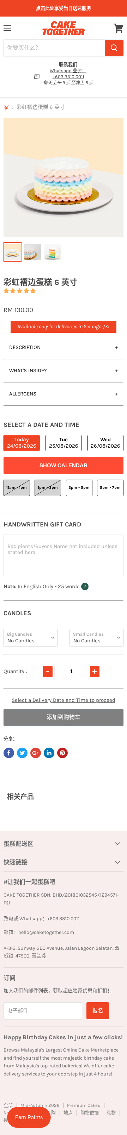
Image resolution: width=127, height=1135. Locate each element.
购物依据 (89, 1112)
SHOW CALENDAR (63, 465)
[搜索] (114, 48)
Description (25, 347)
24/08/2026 (21, 442)
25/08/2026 (63, 442)
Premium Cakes (83, 1105)
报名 (97, 1010)
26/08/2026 (105, 442)
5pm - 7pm (110, 487)
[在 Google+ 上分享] (35, 753)
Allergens (22, 394)
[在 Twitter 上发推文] (22, 753)
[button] (20, 291)
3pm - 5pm (79, 487)
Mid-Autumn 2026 (39, 1105)
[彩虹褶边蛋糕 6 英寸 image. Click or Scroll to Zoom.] (63, 177)
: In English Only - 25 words (60, 586)
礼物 (111, 1112)
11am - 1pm (16, 487)
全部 (8, 1105)
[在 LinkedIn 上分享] (49, 753)
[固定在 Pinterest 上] (62, 753)
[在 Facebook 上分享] (9, 753)
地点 (68, 1112)
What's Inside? (28, 370)
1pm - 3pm (48, 487)
